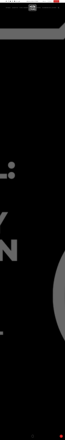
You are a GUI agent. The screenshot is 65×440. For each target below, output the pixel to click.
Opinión (32, 242)
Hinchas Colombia (32, 258)
